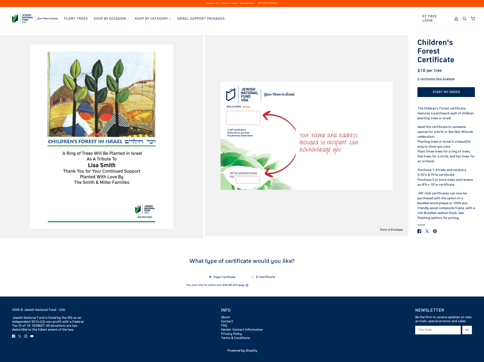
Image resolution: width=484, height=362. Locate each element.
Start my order (446, 92)
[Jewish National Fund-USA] (35, 18)
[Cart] (473, 19)
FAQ (224, 325)
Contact (227, 321)
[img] (14, 336)
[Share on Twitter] (427, 231)
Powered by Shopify (242, 350)
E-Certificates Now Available (436, 79)
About (225, 317)
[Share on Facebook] (420, 231)
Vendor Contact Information (242, 329)
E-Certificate (265, 277)
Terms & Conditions (235, 338)
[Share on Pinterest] (434, 231)
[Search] (464, 18)
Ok (467, 330)
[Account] (456, 18)
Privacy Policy (231, 334)
